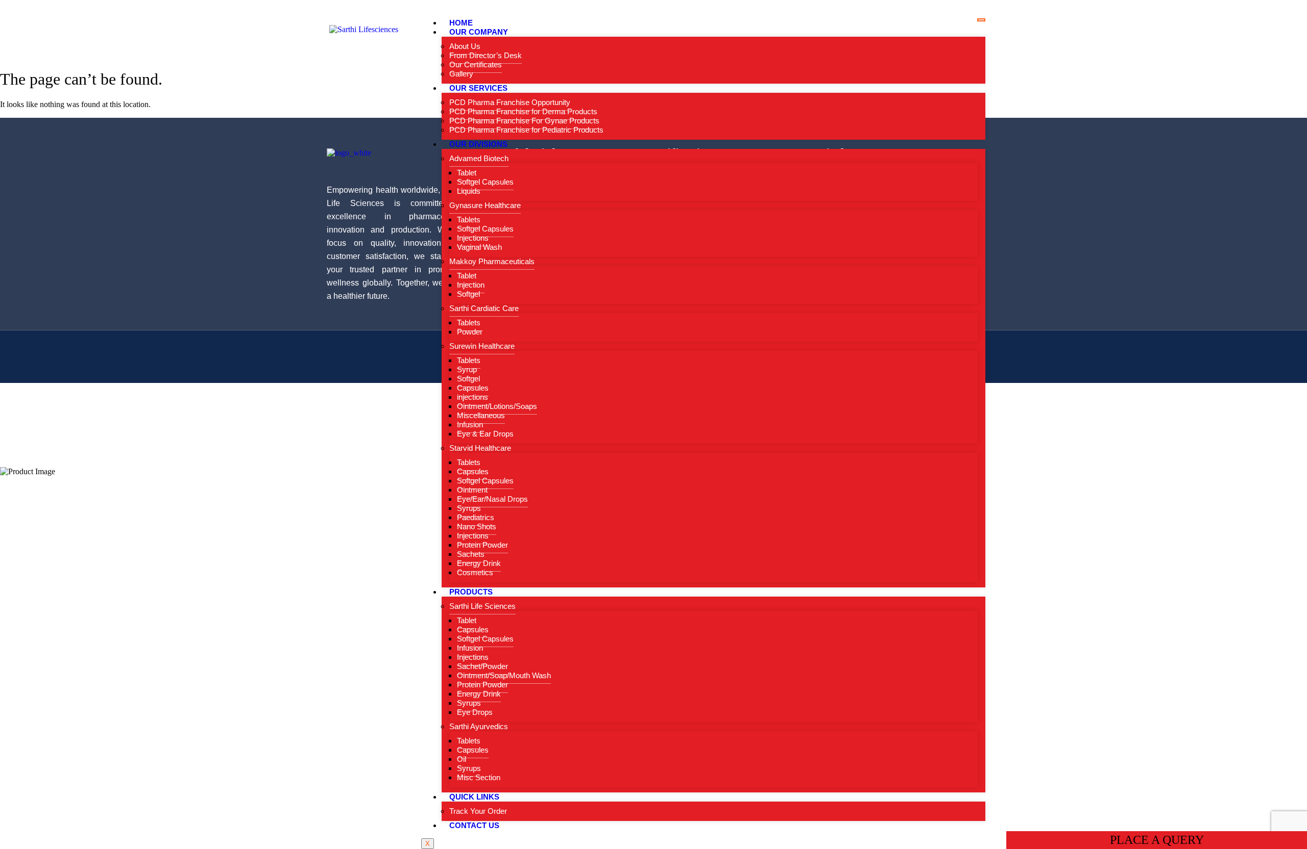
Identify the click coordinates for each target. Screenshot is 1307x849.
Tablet (466, 172)
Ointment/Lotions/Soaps (497, 406)
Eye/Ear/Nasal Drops (492, 499)
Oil (461, 759)
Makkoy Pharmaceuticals (492, 261)
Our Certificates (475, 64)
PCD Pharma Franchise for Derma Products (523, 111)
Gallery (461, 73)
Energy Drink (479, 563)
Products (471, 591)
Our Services (478, 88)
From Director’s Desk (485, 55)
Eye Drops (475, 712)
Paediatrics (475, 517)
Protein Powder (482, 545)
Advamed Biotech (479, 158)
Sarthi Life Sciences (482, 606)
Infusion (470, 424)
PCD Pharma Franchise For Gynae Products (524, 120)
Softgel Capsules (485, 181)
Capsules (473, 387)
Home (461, 22)
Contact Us (474, 825)
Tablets (468, 219)
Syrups (469, 508)
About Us (464, 46)
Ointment (472, 489)
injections (472, 397)
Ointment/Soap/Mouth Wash (504, 675)
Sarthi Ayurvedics (478, 726)
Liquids (468, 191)
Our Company (478, 32)
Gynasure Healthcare (485, 205)
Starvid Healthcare (480, 448)
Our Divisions (478, 144)
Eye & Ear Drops (485, 433)
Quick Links (474, 796)
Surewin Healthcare (482, 346)
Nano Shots (476, 526)
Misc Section (478, 777)
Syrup (467, 369)
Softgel (468, 294)
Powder (469, 331)
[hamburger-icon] (981, 19)
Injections (473, 238)
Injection (471, 284)
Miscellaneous (481, 415)
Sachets (471, 554)
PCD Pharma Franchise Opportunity (509, 102)
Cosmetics (475, 572)
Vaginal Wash (479, 247)
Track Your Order (478, 811)
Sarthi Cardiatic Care (484, 308)
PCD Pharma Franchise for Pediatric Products (526, 129)
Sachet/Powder (482, 666)
